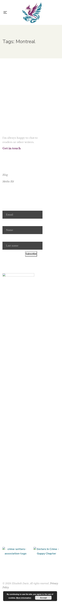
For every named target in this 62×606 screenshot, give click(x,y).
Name (5, 222)
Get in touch (11, 148)
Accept (43, 597)
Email (5, 207)
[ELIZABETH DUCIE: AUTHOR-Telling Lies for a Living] (32, 12)
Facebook (3, 154)
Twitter (8, 154)
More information (23, 598)
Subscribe (31, 254)
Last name (8, 238)
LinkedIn (20, 154)
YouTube (16, 154)
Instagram (12, 154)
